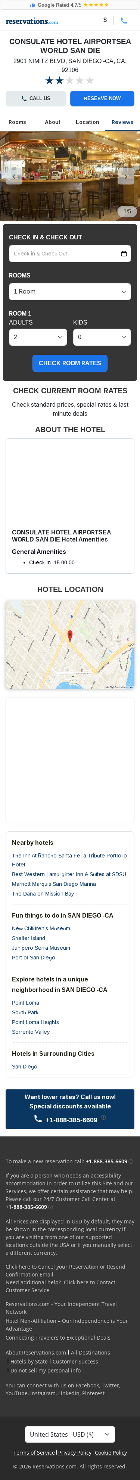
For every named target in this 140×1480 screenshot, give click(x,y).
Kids (80, 322)
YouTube (17, 1393)
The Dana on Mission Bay (43, 894)
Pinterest (93, 1393)
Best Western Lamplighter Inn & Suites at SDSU (69, 874)
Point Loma (25, 1003)
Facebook (87, 1385)
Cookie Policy (111, 1452)
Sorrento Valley (31, 1032)
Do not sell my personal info (45, 1370)
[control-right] (126, 176)
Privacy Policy (74, 1452)
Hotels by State (29, 1361)
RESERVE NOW (102, 98)
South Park (25, 1012)
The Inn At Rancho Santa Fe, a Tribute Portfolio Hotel (69, 860)
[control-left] (14, 176)
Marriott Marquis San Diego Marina (54, 884)
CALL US (39, 98)
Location (87, 122)
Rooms (17, 122)
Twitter (110, 1385)
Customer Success (75, 1361)
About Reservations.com (36, 1352)
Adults (21, 322)
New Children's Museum (41, 928)
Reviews (122, 122)
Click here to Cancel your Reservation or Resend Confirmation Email (65, 1270)
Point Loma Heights (35, 1022)
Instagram (43, 1393)
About (52, 122)
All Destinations (90, 1352)
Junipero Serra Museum (41, 948)
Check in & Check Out (45, 237)
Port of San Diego (33, 958)
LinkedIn (69, 1393)
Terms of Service (34, 1452)
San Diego (24, 1067)
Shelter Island (28, 938)
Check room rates (70, 363)
